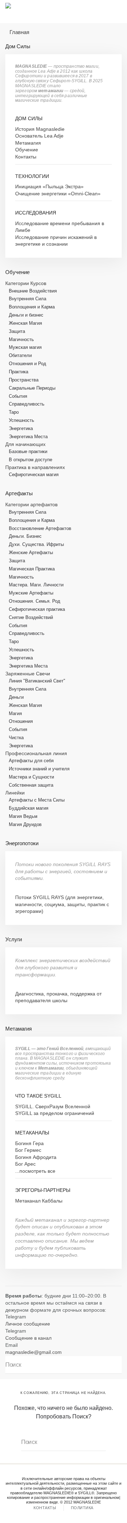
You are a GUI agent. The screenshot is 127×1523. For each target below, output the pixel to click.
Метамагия (28, 143)
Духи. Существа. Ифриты (36, 544)
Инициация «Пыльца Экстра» (49, 186)
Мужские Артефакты (31, 593)
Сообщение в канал (28, 1338)
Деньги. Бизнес (25, 536)
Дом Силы (17, 46)
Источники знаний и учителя (39, 768)
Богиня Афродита (35, 1157)
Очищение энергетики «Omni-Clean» (58, 193)
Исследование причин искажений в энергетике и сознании (56, 241)
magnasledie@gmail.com (33, 1352)
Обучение (26, 149)
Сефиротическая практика (37, 609)
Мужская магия (25, 347)
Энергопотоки (21, 843)
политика (82, 1508)
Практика (18, 371)
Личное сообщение (27, 1324)
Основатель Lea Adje (39, 136)
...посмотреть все (35, 1171)
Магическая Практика (32, 568)
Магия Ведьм (23, 816)
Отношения (21, 721)
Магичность (21, 339)
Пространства (23, 380)
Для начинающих (25, 444)
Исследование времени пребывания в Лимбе (59, 227)
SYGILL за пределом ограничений (54, 1113)
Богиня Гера (29, 1143)
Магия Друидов (25, 824)
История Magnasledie (40, 129)
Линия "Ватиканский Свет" (37, 681)
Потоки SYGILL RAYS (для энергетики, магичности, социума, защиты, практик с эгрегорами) (62, 904)
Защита (17, 331)
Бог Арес (25, 1164)
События (18, 396)
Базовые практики (28, 451)
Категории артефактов (31, 504)
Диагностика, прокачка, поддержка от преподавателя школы (58, 997)
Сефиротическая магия (34, 474)
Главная (19, 32)
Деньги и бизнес (26, 315)
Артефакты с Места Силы (37, 800)
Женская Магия (25, 323)
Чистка (16, 737)
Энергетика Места (28, 436)
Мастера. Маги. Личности (36, 584)
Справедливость (26, 404)
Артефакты (19, 493)
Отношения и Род (27, 363)
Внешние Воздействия (33, 291)
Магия (15, 713)
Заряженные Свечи (27, 673)
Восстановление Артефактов (40, 528)
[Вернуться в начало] (21, 11)
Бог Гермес (28, 1150)
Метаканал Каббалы (38, 1201)
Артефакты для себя (31, 760)
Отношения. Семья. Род (34, 601)
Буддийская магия (28, 808)
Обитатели (20, 355)
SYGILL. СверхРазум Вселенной (52, 1106)
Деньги (16, 697)
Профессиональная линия (36, 753)
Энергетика (21, 428)
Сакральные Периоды (32, 388)
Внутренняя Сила (27, 298)
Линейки (15, 793)
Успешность (21, 420)
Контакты (25, 157)
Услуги (13, 939)
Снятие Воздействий (31, 617)
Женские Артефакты (31, 552)
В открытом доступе (30, 459)
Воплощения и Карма (32, 306)
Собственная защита (31, 785)
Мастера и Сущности (31, 777)
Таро (14, 412)
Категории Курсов (25, 283)
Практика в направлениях (35, 467)
